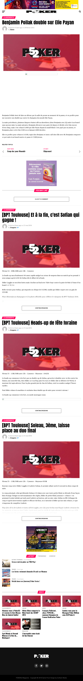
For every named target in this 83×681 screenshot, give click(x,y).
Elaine (12, 29)
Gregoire (13, 227)
